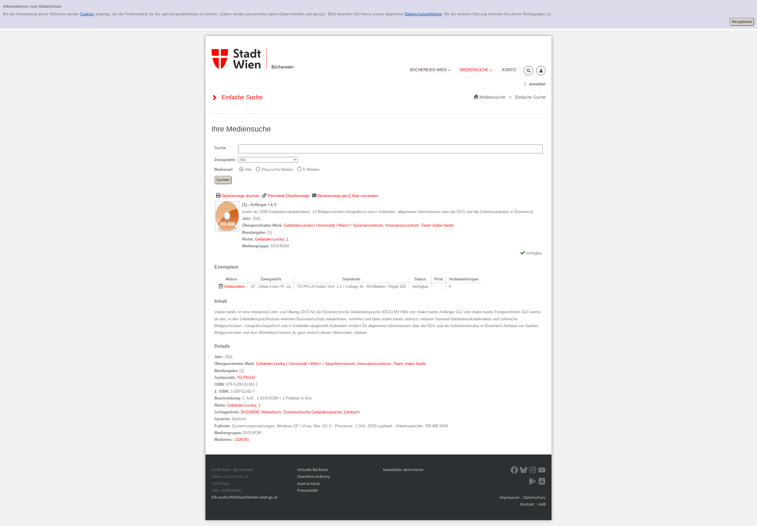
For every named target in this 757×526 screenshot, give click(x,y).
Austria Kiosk (308, 483)
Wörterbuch (271, 412)
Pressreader (307, 490)
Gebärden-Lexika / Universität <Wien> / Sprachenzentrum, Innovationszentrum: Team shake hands (369, 225)
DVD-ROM (250, 412)
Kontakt (527, 504)
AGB (542, 504)
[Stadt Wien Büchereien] (252, 58)
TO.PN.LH (246, 377)
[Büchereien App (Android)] (532, 482)
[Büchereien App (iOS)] (542, 482)
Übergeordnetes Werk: (263, 225)
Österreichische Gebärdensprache (312, 412)
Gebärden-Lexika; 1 (271, 239)
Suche (220, 148)
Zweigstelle (224, 160)
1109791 (242, 439)
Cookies (87, 14)
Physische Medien (277, 169)
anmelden (537, 84)
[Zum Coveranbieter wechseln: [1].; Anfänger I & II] (227, 216)
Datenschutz (534, 497)
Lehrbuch (352, 412)
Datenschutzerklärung (423, 14)
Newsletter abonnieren (403, 469)
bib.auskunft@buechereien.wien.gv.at (244, 497)
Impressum (509, 497)
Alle (248, 169)
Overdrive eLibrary (313, 476)
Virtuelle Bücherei (312, 469)
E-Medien (311, 169)
